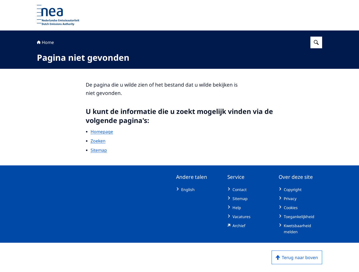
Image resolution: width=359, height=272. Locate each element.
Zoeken (98, 141)
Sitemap (99, 150)
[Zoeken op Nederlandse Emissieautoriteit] (316, 42)
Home (48, 42)
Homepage (102, 131)
